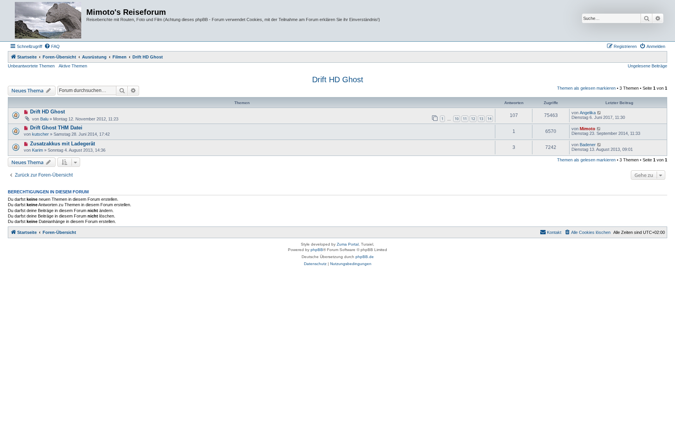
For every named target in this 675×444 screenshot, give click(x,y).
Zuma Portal (348, 244)
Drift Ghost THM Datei (56, 128)
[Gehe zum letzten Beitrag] (599, 112)
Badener (588, 144)
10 (457, 118)
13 (481, 118)
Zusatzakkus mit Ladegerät (62, 144)
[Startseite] (48, 20)
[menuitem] (52, 46)
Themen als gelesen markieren (586, 88)
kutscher (40, 134)
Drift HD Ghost (337, 79)
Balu (44, 119)
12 (473, 118)
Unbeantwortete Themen (31, 66)
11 (465, 118)
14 (489, 118)
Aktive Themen (73, 66)
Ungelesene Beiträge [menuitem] (647, 66)
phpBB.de (364, 257)
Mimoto (587, 128)
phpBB (317, 250)
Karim (37, 150)
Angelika (588, 112)
